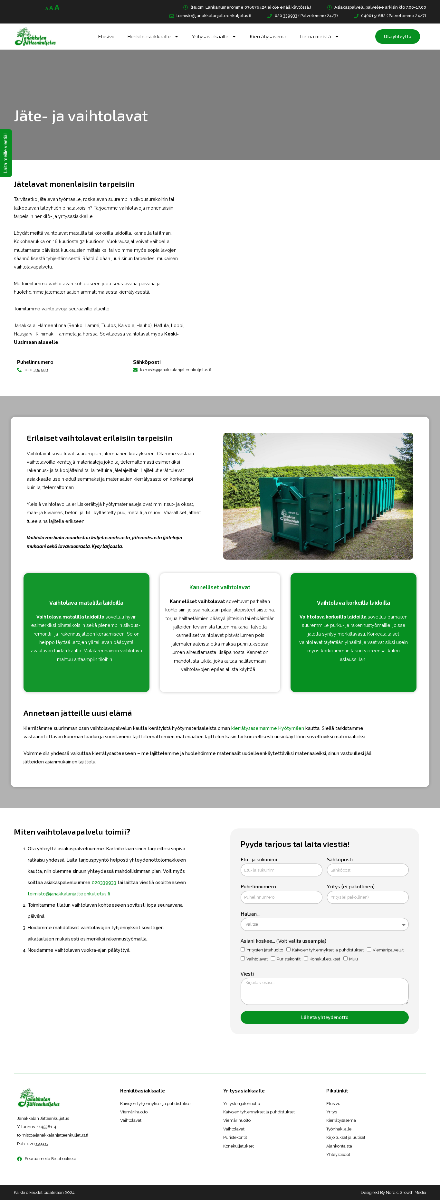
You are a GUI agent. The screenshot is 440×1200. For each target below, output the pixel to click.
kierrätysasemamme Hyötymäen (267, 728)
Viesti (247, 973)
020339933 (105, 882)
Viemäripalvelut (388, 950)
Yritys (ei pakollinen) (351, 886)
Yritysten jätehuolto (264, 950)
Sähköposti (340, 859)
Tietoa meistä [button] (315, 36)
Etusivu (106, 36)
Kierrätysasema (268, 36)
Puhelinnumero (258, 886)
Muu (353, 959)
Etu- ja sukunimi (259, 859)
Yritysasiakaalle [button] (210, 36)
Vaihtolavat (257, 959)
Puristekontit (289, 959)
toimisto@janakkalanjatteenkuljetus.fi (69, 893)
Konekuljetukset (325, 959)
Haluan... (250, 914)
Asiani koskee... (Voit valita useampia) (283, 941)
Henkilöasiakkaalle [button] (149, 36)
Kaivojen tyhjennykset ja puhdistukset (328, 950)
